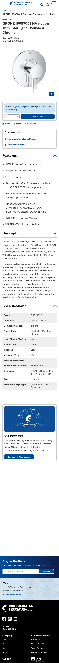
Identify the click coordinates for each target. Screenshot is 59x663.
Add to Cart (38, 116)
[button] (41, 4)
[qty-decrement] (6, 117)
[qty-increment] (17, 117)
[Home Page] (20, 3)
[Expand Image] (51, 94)
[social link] (4, 619)
